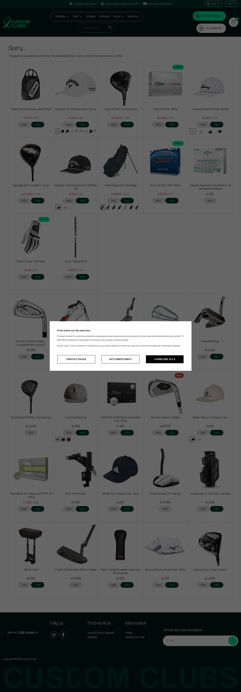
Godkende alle (164, 359)
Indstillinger (76, 359)
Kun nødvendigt (120, 359)
